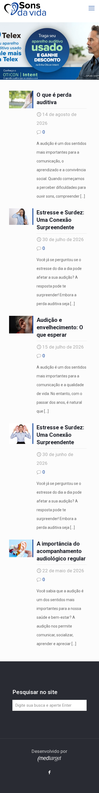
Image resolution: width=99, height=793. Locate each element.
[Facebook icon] (50, 772)
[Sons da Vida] (25, 8)
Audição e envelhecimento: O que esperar (60, 327)
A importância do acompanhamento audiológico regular (61, 551)
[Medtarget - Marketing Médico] (49, 760)
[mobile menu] (91, 8)
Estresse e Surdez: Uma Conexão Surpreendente (60, 220)
